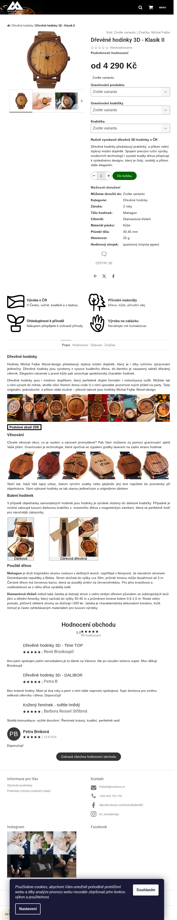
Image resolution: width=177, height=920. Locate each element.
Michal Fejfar (160, 32)
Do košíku (124, 176)
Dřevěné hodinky (135, 200)
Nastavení (28, 909)
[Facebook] (113, 276)
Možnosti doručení (105, 187)
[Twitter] (104, 276)
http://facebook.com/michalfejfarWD (121, 805)
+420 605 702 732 (110, 796)
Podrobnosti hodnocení (109, 53)
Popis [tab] (66, 345)
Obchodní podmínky (19, 785)
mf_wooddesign (109, 814)
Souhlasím (145, 890)
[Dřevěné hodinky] (24, 427)
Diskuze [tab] (96, 345)
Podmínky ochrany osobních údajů (28, 791)
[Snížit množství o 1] (94, 176)
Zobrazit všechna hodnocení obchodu (88, 756)
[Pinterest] (95, 276)
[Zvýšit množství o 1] (108, 176)
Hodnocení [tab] (80, 345)
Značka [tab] (109, 345)
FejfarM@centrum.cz (112, 786)
